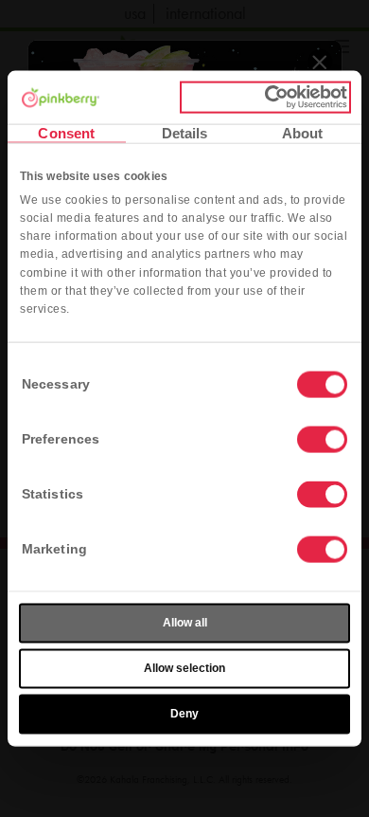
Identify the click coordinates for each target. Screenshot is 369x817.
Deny (184, 713)
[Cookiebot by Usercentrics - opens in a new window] (265, 97)
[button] (322, 440)
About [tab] (303, 132)
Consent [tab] (66, 132)
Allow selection (184, 668)
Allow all (185, 622)
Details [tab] (185, 132)
